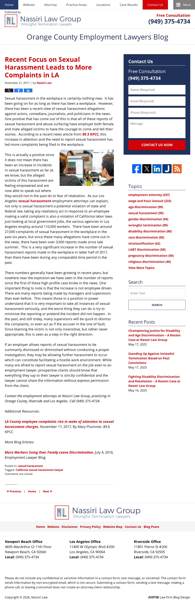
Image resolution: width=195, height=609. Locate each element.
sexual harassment (34, 201)
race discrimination (146, 237)
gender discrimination (148, 219)
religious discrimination (149, 262)
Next (47, 490)
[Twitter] (146, 168)
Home (9, 5)
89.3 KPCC (90, 134)
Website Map (112, 527)
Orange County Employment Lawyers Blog (43, 19)
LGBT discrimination (146, 249)
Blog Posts (151, 527)
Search (157, 305)
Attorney (50, 5)
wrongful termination (148, 225)
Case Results (129, 5)
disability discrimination (150, 231)
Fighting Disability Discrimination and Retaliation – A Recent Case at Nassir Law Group (154, 381)
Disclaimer (70, 527)
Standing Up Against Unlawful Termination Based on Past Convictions (151, 358)
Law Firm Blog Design (169, 597)
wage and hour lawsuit (149, 201)
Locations (103, 5)
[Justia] (167, 168)
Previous (14, 490)
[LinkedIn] (156, 168)
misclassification (144, 243)
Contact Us (155, 5)
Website (29, 5)
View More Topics (141, 268)
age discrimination (145, 207)
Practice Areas (76, 5)
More (187, 5)
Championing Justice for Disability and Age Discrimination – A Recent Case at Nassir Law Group (154, 335)
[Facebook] (136, 168)
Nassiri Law (39, 597)
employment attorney (149, 195)
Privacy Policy (90, 527)
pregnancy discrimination (151, 255)
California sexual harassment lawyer (39, 470)
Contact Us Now (157, 145)
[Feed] (177, 168)
